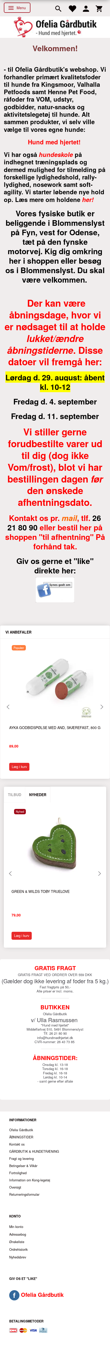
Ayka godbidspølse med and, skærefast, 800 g (55, 727)
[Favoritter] (72, 8)
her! (88, 199)
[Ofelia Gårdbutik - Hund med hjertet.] (55, 27)
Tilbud (14, 794)
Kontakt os (17, 1144)
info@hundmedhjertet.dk (55, 1037)
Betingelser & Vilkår (23, 1165)
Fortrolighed (18, 1173)
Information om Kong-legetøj (29, 1180)
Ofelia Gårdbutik (21, 1130)
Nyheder (37, 794)
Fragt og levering (21, 1158)
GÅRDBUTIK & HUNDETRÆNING (34, 1151)
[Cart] (99, 8)
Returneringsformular (24, 1194)
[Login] (86, 8)
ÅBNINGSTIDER (21, 1137)
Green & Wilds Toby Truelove (41, 891)
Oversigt (15, 1187)
